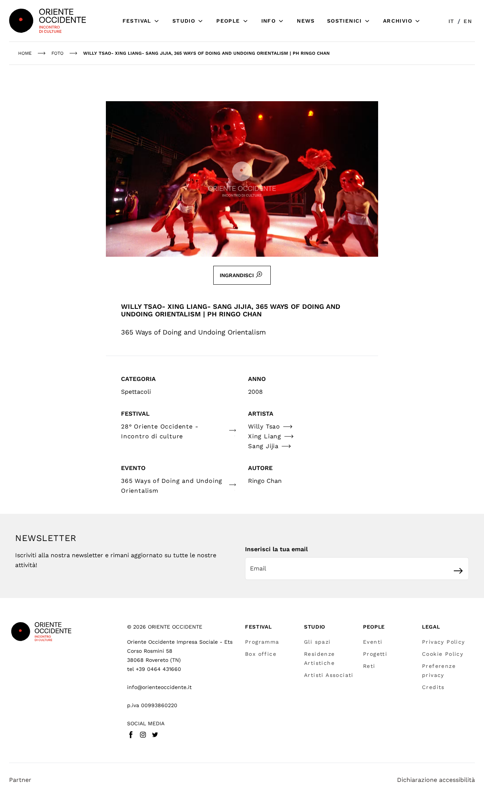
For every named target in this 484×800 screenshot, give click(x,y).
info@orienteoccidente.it (159, 687)
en (468, 21)
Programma (262, 642)
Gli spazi (317, 642)
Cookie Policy (442, 654)
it (451, 21)
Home (25, 53)
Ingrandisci (237, 275)
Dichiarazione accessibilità (436, 779)
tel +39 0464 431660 (154, 669)
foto (57, 53)
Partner (20, 779)
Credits (433, 687)
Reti (369, 666)
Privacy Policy (443, 642)
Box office (260, 654)
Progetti (375, 654)
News (306, 21)
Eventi (372, 642)
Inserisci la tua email (276, 549)
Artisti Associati (329, 675)
